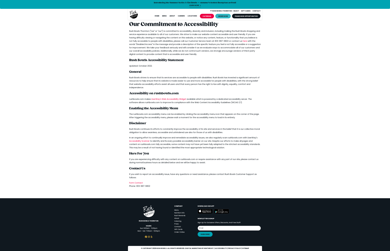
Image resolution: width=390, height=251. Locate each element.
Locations (192, 16)
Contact (177, 226)
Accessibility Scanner (139, 141)
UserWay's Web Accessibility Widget (169, 99)
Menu (164, 16)
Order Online (179, 232)
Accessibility (221, 248)
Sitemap (245, 248)
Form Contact (136, 183)
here (245, 41)
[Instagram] (149, 237)
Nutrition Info (179, 213)
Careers (181, 16)
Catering (207, 16)
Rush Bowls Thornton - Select (225, 11)
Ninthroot (209, 248)
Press (176, 224)
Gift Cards (178, 229)
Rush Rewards (179, 215)
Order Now (223, 16)
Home (157, 16)
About (172, 16)
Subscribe (205, 234)
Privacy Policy (234, 248)
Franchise (246, 16)
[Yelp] (151, 237)
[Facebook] (146, 237)
